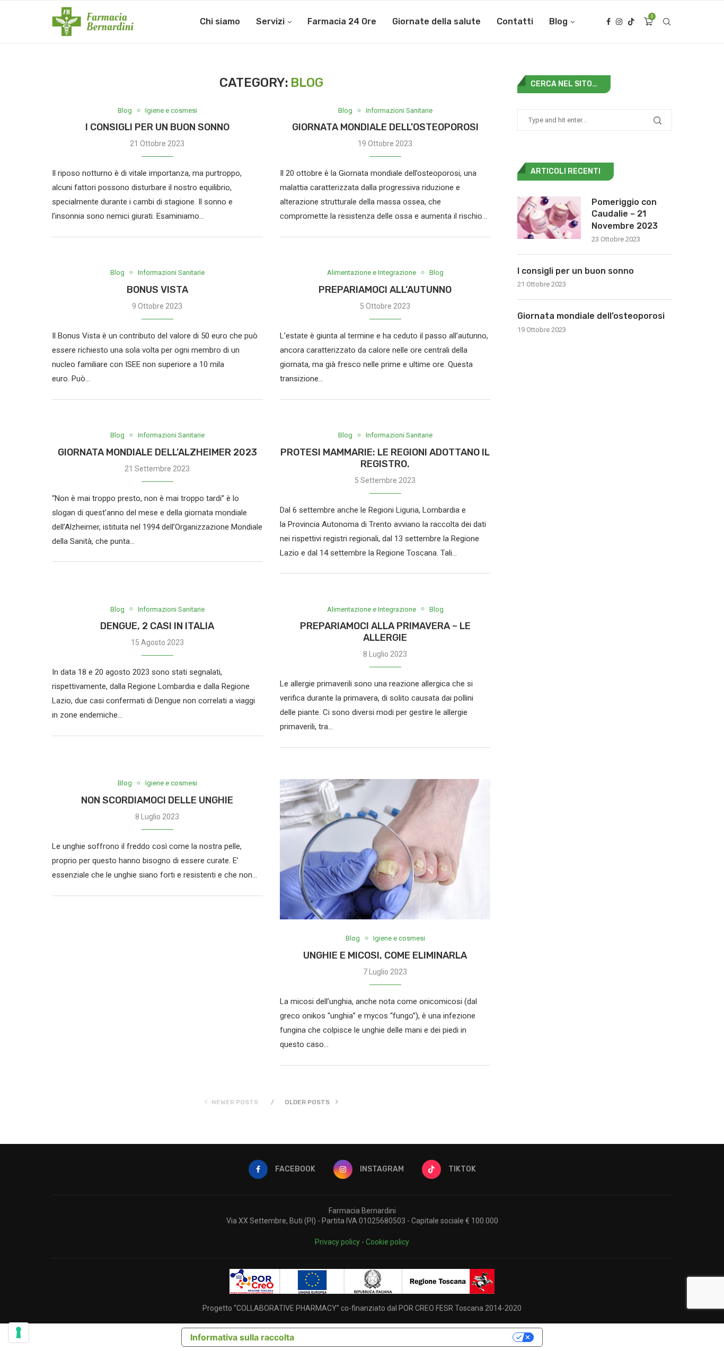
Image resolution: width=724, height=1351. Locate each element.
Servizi (270, 21)
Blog (558, 21)
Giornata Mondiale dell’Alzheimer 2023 (157, 452)
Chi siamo (220, 21)
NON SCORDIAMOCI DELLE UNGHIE (157, 800)
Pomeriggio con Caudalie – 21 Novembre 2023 (624, 214)
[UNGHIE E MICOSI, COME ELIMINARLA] (385, 849)
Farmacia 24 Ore (341, 21)
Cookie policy (387, 1242)
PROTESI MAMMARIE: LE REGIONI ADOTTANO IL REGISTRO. (385, 458)
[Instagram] (619, 22)
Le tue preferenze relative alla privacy (409, 1337)
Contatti (515, 21)
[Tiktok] (631, 22)
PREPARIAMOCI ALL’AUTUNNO (385, 290)
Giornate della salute (436, 21)
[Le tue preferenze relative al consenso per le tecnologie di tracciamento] (18, 1332)
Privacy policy (337, 1242)
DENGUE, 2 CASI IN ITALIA (157, 626)
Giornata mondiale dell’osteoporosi (385, 127)
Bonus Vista (157, 290)
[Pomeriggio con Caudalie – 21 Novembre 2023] (549, 217)
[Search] (666, 22)
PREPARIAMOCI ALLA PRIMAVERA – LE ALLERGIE (385, 631)
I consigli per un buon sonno (157, 127)
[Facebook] (608, 22)
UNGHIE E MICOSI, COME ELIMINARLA (385, 955)
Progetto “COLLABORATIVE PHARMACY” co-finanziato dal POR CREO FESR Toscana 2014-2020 (362, 1308)
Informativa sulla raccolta (242, 1337)
